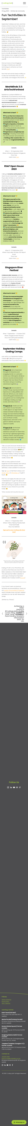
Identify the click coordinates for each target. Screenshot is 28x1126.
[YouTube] (14, 787)
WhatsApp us (15, 473)
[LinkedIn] (11, 787)
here (17, 157)
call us (7, 473)
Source (22, 578)
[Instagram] (8, 787)
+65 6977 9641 (6, 1056)
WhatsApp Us (20, 1122)
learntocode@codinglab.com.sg (11, 1058)
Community (21, 11)
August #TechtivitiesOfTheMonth (14, 590)
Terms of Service (6, 999)
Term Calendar (6, 1003)
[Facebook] (20, 787)
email (3, 473)
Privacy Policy (5, 1001)
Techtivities (5, 9)
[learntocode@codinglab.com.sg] (17, 787)
